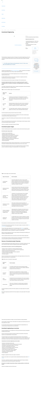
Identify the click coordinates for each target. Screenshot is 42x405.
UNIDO (22, 228)
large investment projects (15, 70)
